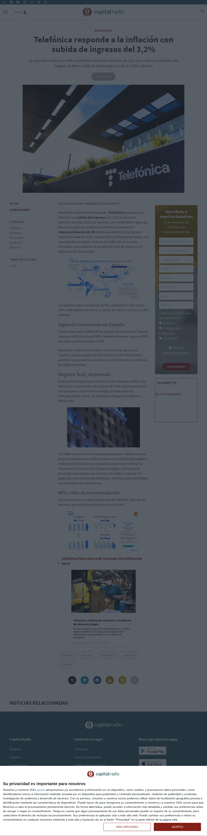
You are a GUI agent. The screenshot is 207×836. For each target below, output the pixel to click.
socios (41, 789)
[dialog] (103, 801)
